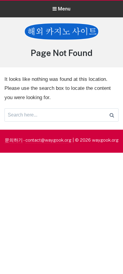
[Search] (112, 115)
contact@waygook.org (48, 140)
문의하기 (14, 140)
